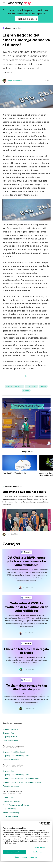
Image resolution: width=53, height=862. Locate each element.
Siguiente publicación (13, 486)
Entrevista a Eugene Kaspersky (24, 492)
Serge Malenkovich (15, 80)
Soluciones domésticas (12, 723)
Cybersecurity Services (11, 801)
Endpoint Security (9, 809)
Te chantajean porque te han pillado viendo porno (26, 687)
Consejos (28, 552)
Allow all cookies (14, 852)
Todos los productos (11, 759)
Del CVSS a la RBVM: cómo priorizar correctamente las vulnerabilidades (26, 561)
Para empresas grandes (12, 791)
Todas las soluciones (10, 740)
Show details (39, 847)
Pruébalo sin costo (26, 18)
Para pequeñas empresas (13, 746)
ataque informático (13, 28)
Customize (37, 852)
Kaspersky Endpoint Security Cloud (16, 756)
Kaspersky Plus (8, 733)
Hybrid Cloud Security (11, 812)
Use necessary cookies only (26, 857)
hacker (26, 390)
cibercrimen (31, 386)
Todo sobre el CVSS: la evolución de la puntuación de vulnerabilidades (26, 607)
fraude (43, 386)
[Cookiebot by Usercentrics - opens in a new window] (39, 823)
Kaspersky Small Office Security (14, 752)
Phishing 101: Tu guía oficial (14, 473)
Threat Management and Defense (16, 805)
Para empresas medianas (13, 765)
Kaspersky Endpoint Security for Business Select (21, 778)
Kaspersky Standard (10, 729)
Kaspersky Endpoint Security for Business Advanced (22, 782)
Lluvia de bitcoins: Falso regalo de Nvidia (26, 650)
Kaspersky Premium (10, 737)
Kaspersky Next (8, 771)
